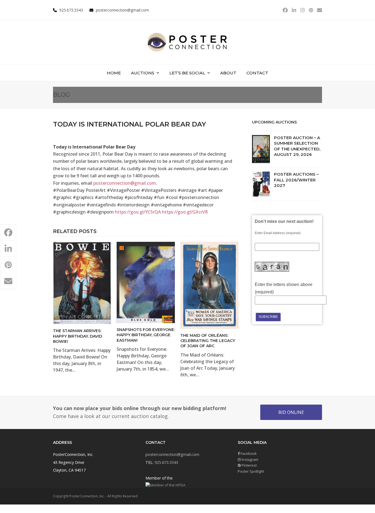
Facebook (248, 453)
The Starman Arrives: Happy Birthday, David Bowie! (77, 336)
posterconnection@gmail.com (122, 10)
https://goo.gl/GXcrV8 (185, 212)
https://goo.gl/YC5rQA (138, 212)
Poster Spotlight (251, 471)
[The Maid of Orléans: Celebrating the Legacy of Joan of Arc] (209, 284)
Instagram (249, 459)
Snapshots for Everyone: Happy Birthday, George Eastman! (146, 335)
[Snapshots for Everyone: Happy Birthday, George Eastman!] (146, 282)
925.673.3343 (166, 462)
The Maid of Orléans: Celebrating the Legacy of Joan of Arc (207, 341)
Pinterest (249, 465)
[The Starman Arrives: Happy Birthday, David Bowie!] (82, 282)
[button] (8, 232)
